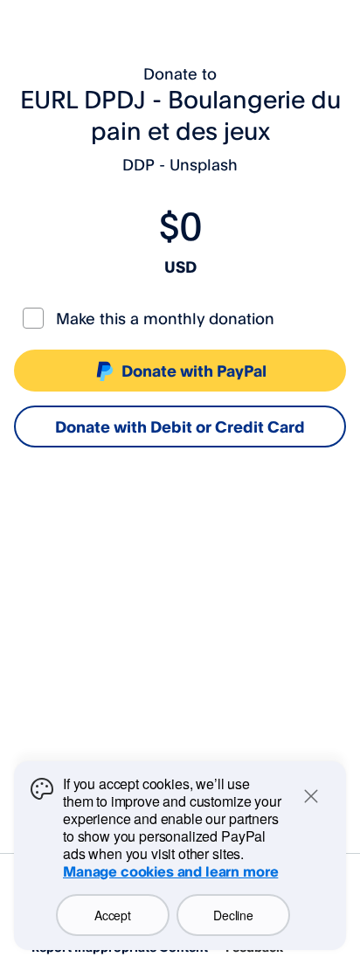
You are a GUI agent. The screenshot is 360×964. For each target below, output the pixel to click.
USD (180, 266)
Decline (233, 915)
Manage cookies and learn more (170, 871)
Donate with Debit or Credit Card (180, 426)
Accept (112, 915)
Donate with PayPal (194, 370)
